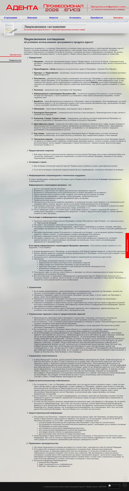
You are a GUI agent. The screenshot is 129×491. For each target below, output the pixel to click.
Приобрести (97, 18)
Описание (32, 18)
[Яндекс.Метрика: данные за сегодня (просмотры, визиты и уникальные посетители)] (115, 487)
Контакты (118, 18)
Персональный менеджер (46, 223)
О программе (10, 18)
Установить (75, 18)
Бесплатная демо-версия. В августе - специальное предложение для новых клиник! (54, 30)
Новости (53, 18)
